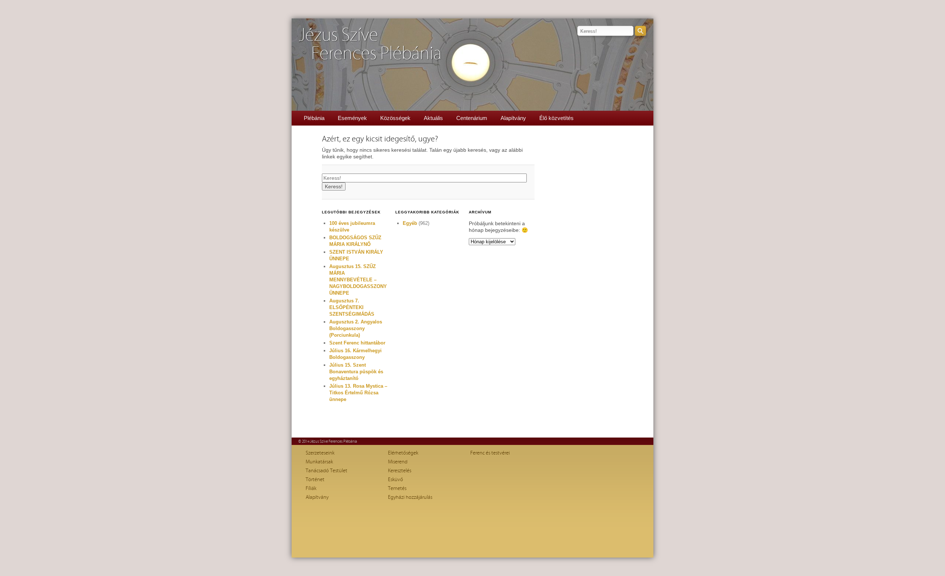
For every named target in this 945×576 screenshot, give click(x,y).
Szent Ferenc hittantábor (357, 343)
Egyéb (410, 223)
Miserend (398, 462)
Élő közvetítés (556, 118)
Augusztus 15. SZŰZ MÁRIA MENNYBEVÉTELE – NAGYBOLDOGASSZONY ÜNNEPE (358, 280)
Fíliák (311, 488)
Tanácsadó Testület (326, 471)
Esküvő (395, 480)
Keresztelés (399, 471)
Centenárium (471, 118)
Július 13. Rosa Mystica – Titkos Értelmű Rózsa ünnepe (358, 392)
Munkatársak (319, 462)
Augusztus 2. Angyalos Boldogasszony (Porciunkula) (355, 328)
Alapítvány (513, 118)
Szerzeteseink (320, 453)
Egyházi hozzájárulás (410, 497)
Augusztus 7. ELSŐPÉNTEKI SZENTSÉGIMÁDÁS (351, 307)
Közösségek (395, 118)
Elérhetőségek (403, 453)
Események (352, 118)
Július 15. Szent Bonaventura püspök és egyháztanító (356, 371)
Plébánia (314, 118)
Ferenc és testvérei (490, 453)
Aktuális (433, 118)
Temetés (397, 488)
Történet (315, 480)
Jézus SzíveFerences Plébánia (370, 44)
